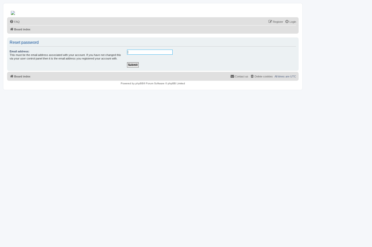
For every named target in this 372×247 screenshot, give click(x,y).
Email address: (19, 51)
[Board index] (13, 11)
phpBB (139, 83)
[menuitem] (15, 22)
